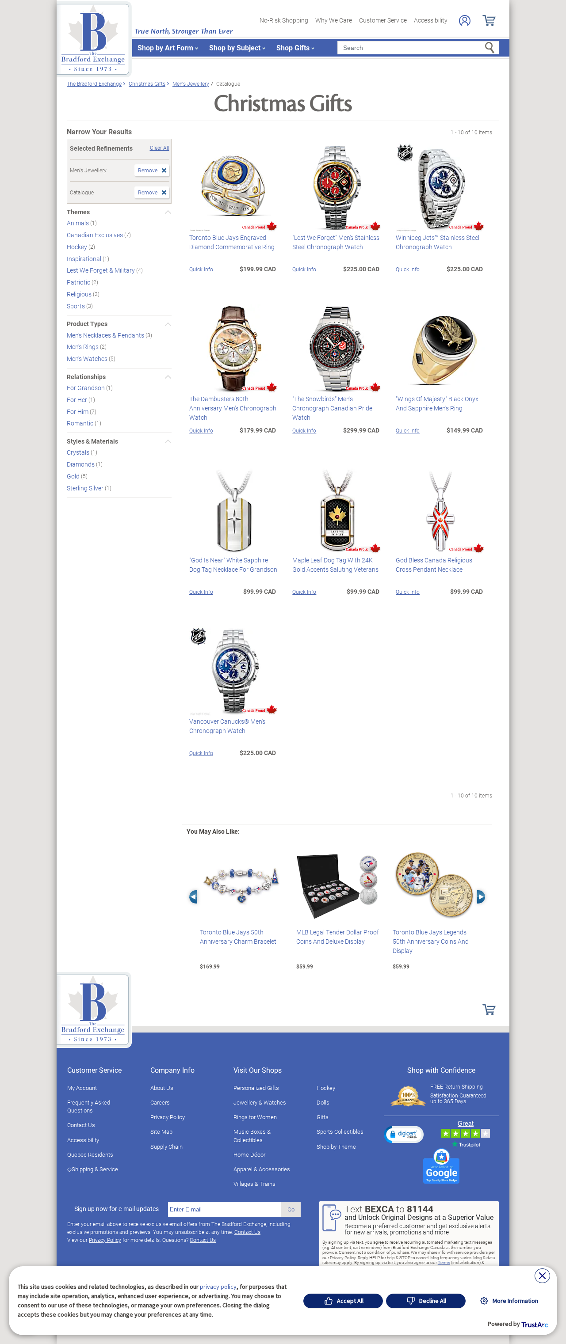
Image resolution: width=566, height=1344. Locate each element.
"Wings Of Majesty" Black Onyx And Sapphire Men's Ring (437, 403)
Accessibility (430, 20)
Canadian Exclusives (95, 235)
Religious (80, 294)
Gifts (323, 1117)
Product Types (87, 324)
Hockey (77, 247)
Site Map (161, 1131)
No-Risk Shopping (284, 20)
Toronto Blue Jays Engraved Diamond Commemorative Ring (232, 242)
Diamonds (81, 464)
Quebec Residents (90, 1154)
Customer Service (383, 20)
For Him (78, 411)
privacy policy (218, 1287)
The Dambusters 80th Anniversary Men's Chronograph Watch (232, 408)
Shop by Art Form (165, 47)
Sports (76, 305)
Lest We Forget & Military (101, 270)
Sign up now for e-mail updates (116, 1209)
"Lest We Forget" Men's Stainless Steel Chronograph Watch (335, 242)
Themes (78, 212)
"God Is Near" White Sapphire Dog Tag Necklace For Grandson (233, 564)
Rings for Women (255, 1117)
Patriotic (79, 282)
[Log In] (464, 20)
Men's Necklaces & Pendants (106, 334)
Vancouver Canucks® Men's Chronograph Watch (227, 726)
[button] (404, 1134)
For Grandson (86, 387)
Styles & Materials (92, 441)
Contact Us (81, 1125)
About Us (161, 1088)
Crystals (79, 452)
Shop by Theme (336, 1146)
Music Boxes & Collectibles (252, 1135)
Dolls (323, 1102)
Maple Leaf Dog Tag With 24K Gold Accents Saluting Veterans (335, 564)
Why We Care (333, 20)
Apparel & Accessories (261, 1169)
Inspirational (85, 258)
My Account (82, 1088)
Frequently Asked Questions (88, 1106)
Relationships (86, 377)
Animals (78, 223)
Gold (74, 476)
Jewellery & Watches (259, 1102)
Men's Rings (83, 346)
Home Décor (249, 1154)
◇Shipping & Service (92, 1169)
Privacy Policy (167, 1117)
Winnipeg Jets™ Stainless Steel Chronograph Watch (437, 242)
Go (290, 1209)
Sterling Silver (86, 487)
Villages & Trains (254, 1184)
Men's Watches (88, 358)
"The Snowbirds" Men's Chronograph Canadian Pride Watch (332, 408)
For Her (77, 399)
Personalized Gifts (256, 1088)
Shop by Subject (234, 47)
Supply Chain (166, 1146)
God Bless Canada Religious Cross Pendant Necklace (434, 564)
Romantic (81, 423)
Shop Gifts (293, 47)
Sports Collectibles (340, 1131)
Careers (160, 1102)
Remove (147, 170)
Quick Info (201, 269)
